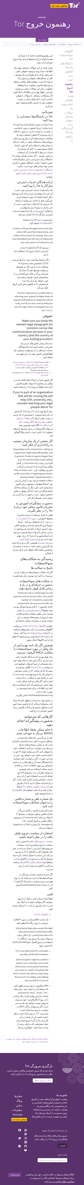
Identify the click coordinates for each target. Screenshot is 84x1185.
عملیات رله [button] (42, 40)
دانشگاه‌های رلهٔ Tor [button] (67, 65)
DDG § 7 (22, 372)
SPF (38, 1013)
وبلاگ (19, 1100)
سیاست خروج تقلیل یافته (41, 841)
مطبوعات (17, 1110)
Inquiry (49, 310)
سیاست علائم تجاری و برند (61, 1181)
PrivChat (17, 1114)
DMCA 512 (30, 362)
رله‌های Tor (30, 905)
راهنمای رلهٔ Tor (41, 914)
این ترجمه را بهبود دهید (30, 1041)
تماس (19, 1105)
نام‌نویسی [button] (62, 1146)
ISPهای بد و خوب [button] (69, 75)
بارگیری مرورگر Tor (44, 1080)
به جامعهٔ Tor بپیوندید (74, 44)
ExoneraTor (36, 667)
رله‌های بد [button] (69, 138)
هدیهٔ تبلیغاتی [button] (69, 98)
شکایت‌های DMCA (33, 862)
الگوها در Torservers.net (34, 626)
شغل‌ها (18, 1096)
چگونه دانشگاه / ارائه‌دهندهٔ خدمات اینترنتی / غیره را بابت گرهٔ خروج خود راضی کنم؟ (33, 170)
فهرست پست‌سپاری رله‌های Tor (38, 786)
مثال (19, 779)
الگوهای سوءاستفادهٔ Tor (38, 633)
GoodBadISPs (46, 223)
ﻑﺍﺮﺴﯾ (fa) (15, 1175)
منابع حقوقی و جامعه (49, 44)
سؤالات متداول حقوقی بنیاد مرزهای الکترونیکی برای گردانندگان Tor (34, 422)
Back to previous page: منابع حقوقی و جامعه (32, 1039)
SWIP (26, 765)
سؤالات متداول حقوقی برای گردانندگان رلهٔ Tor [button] (67, 122)
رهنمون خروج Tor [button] (69, 87)
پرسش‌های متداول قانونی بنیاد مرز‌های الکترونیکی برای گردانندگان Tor (30, 364)
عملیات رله (61, 44)
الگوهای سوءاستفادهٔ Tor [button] (67, 55)
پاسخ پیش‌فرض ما (31, 610)
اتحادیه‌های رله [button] (67, 106)
